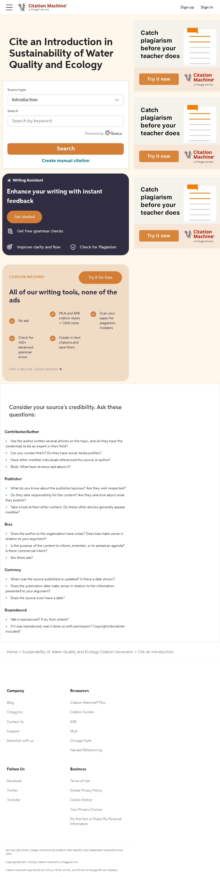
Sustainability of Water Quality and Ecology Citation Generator (77, 652)
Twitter (12, 790)
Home (12, 652)
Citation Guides (82, 712)
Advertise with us (20, 741)
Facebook (14, 781)
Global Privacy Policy (86, 790)
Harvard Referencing (86, 750)
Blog (10, 703)
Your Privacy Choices (86, 810)
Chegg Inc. (15, 712)
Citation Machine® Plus (87, 703)
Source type (16, 90)
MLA (73, 731)
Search (12, 111)
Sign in (207, 7)
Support (13, 731)
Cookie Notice (81, 800)
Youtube (13, 800)
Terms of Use (80, 781)
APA (73, 722)
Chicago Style (80, 741)
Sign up (187, 7)
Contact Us (15, 722)
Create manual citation (65, 161)
